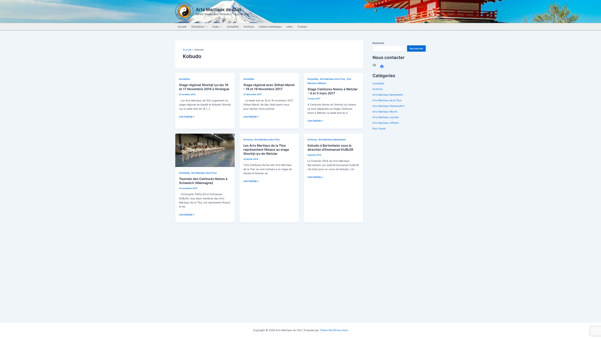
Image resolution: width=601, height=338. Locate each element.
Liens (289, 26)
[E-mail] (374, 65)
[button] (205, 26)
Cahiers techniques (270, 26)
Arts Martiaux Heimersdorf (388, 106)
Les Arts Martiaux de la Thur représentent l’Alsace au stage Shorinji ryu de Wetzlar (266, 150)
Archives (249, 26)
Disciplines (197, 26)
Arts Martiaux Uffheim (385, 122)
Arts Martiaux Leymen (385, 117)
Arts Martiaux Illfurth (384, 111)
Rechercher (378, 43)
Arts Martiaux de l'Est (218, 9)
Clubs (215, 26)
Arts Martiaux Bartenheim (332, 139)
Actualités (233, 26)
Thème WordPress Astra (334, 330)
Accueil (182, 26)
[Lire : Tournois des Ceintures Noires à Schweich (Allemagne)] (205, 149)
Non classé (378, 128)
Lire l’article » (187, 117)
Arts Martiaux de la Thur (332, 79)
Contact (302, 26)
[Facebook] (382, 66)
